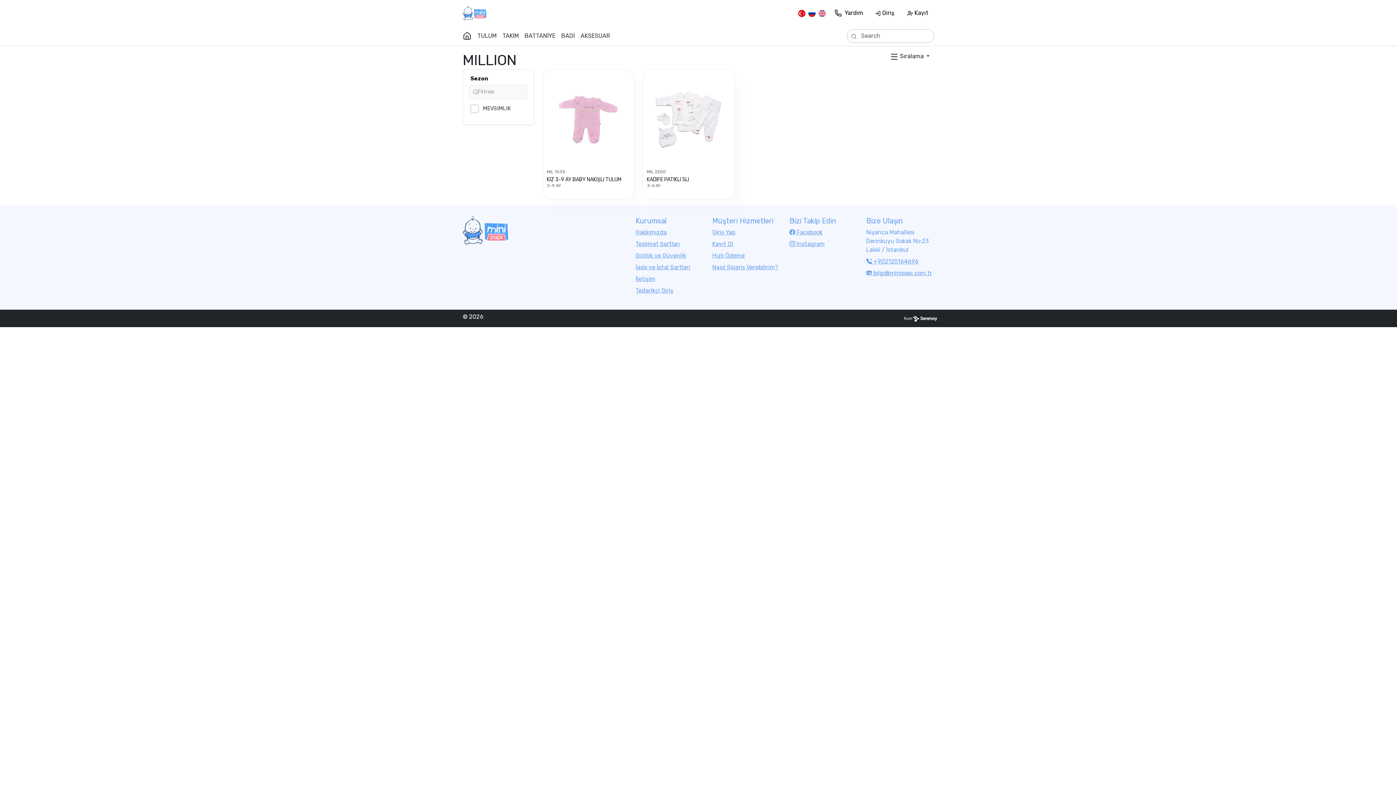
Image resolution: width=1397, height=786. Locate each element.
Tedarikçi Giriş (654, 290)
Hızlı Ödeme (728, 255)
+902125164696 (895, 261)
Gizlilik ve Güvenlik (661, 255)
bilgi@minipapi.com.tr (902, 273)
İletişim (645, 278)
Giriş (887, 12)
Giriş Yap (723, 232)
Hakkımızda (651, 232)
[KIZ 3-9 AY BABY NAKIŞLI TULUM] (588, 119)
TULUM (487, 35)
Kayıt (920, 12)
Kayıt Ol (722, 244)
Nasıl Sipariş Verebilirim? (745, 267)
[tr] (801, 13)
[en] (822, 13)
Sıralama (912, 56)
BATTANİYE (540, 35)
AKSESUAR (595, 35)
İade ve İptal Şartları (663, 267)
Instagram (810, 244)
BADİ (568, 35)
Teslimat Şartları (658, 244)
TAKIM (510, 35)
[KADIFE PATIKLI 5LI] (688, 119)
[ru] (812, 13)
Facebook (809, 232)
